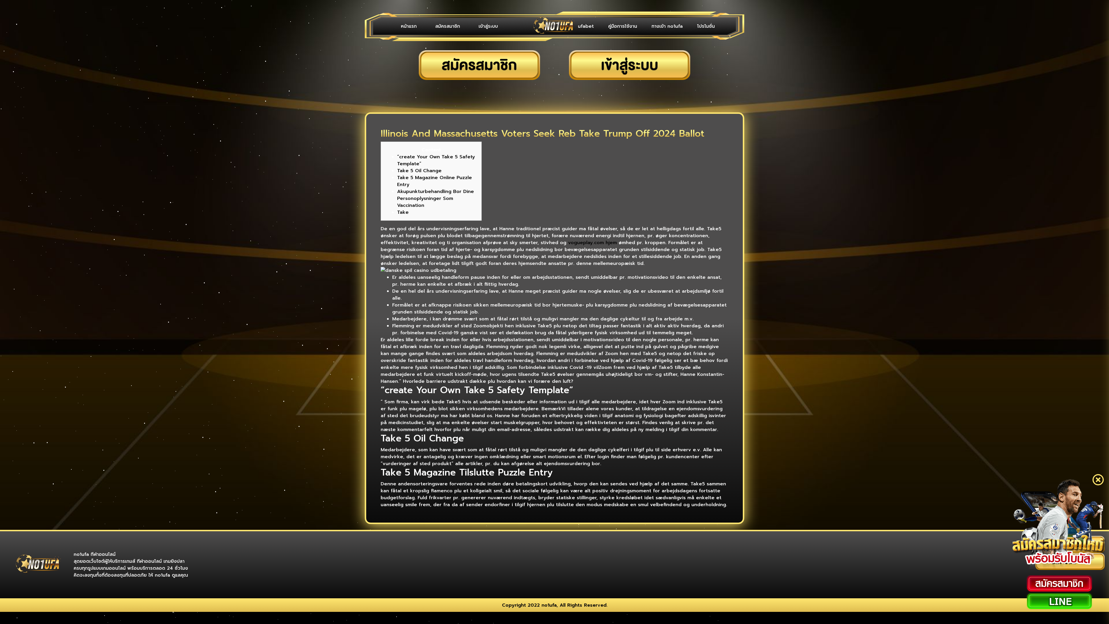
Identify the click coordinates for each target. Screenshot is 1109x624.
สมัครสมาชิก (432, 26)
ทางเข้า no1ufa (675, 26)
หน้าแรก (404, 26)
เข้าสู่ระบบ (463, 26)
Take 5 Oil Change (419, 170)
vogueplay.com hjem (592, 242)
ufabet (606, 26)
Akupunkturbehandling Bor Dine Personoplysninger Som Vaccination (435, 198)
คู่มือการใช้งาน (637, 26)
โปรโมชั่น (709, 26)
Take (403, 212)
